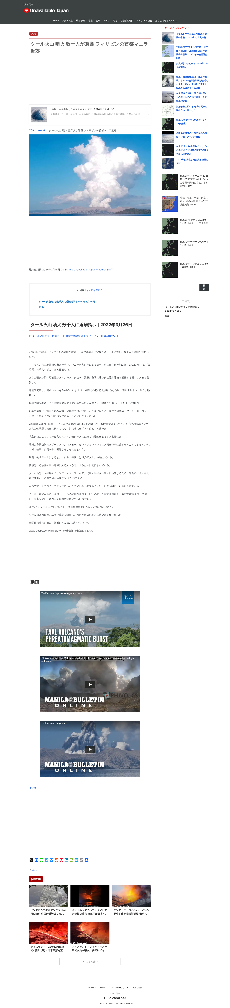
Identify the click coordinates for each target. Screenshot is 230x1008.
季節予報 (80, 20)
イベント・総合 (144, 20)
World (106, 20)
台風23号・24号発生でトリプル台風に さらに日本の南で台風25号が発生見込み (192, 150)
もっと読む (92, 961)
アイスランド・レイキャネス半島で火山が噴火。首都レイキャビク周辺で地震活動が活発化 (89, 950)
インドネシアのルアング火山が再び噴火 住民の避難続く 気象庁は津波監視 (48, 913)
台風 (98, 20)
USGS (32, 788)
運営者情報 (137, 987)
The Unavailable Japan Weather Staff (90, 269)
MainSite (92, 987)
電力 (115, 20)
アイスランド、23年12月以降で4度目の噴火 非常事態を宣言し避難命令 (48, 950)
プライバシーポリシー (119, 987)
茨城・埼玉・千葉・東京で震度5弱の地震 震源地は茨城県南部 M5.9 (194, 201)
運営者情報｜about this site (167, 20)
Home (56, 20)
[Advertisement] (90, 82)
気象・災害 (67, 20)
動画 (41, 307)
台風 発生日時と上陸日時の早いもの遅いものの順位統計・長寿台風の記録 (191, 97)
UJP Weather (115, 998)
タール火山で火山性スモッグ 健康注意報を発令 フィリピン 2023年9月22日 (75, 336)
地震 (90, 20)
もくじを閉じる (94, 290)
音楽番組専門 (126, 20)
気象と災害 (115, 993)
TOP (31, 130)
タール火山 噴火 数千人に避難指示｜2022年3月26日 (67, 301)
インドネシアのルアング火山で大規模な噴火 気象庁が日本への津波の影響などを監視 (90, 913)
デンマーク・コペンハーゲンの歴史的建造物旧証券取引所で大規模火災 (131, 913)
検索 (204, 287)
